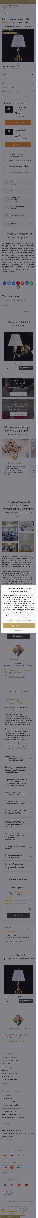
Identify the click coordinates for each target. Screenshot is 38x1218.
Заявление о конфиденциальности (19, 620)
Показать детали (19, 630)
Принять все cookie (19, 626)
